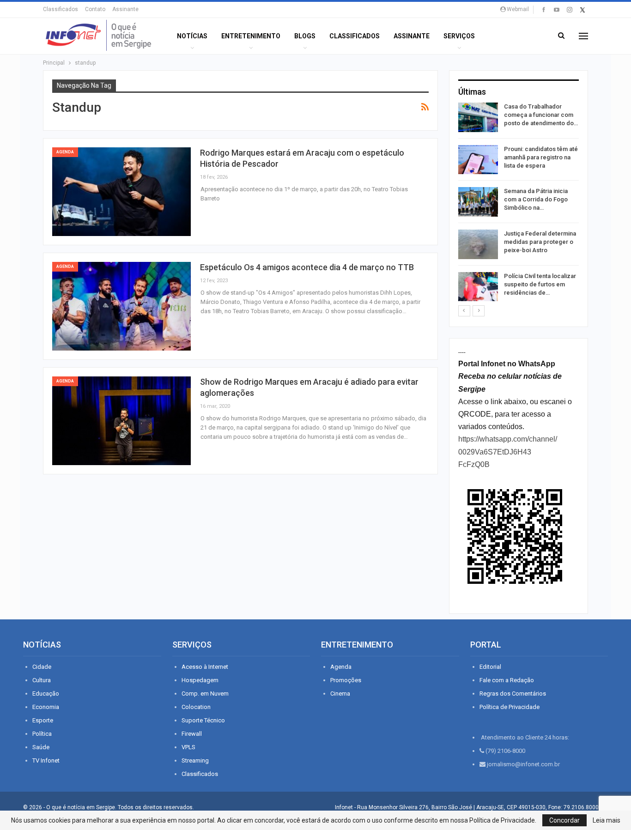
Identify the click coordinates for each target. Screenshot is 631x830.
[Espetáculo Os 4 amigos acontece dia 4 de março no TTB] (121, 306)
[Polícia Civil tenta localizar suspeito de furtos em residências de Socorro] (478, 287)
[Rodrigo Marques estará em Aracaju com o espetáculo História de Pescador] (121, 191)
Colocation (196, 706)
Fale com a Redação (506, 680)
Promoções (345, 680)
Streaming (195, 760)
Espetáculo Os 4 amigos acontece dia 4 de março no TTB (307, 267)
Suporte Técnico (203, 720)
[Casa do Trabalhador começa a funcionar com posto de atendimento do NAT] (478, 117)
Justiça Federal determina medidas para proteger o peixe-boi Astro (540, 242)
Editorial (490, 666)
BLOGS (305, 36)
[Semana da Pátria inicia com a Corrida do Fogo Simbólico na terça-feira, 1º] (478, 202)
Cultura (41, 680)
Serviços (459, 36)
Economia (45, 706)
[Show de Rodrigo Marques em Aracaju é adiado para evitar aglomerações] (121, 420)
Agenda (65, 152)
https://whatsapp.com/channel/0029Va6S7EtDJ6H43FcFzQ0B (507, 451)
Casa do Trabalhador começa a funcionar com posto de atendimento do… (541, 115)
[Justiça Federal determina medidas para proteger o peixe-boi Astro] (478, 244)
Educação (45, 693)
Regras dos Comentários (512, 693)
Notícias (192, 36)
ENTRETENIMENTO (250, 36)
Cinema (340, 693)
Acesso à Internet (205, 666)
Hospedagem (200, 680)
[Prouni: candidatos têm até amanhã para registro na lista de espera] (478, 160)
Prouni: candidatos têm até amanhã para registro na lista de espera (541, 157)
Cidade (41, 666)
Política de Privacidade (509, 706)
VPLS (188, 747)
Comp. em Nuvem (205, 693)
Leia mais (606, 820)
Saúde (40, 747)
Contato (95, 9)
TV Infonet (46, 760)
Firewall (192, 733)
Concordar (564, 820)
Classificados (60, 9)
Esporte (42, 720)
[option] (518, 203)
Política (42, 733)
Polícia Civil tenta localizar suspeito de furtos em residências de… (540, 284)
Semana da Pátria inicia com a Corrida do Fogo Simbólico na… (536, 199)
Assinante (125, 9)
